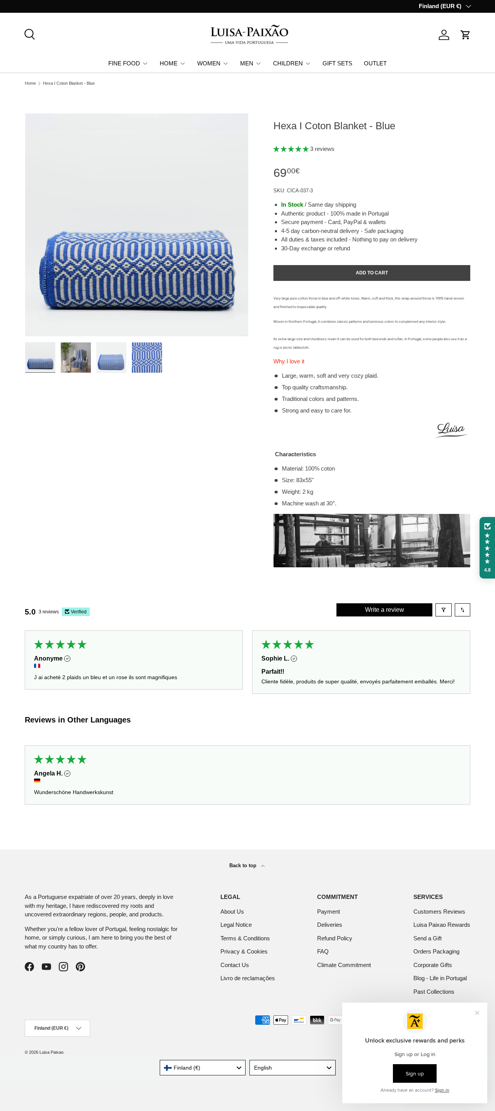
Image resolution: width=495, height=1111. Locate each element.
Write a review (384, 609)
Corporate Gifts (432, 965)
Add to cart (372, 273)
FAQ (323, 951)
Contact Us (234, 965)
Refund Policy (334, 938)
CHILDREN (288, 63)
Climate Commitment (344, 965)
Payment (328, 911)
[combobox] (203, 1067)
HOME (169, 63)
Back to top (243, 865)
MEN (246, 63)
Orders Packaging (436, 951)
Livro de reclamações (247, 978)
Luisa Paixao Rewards (441, 924)
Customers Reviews (439, 911)
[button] (465, 34)
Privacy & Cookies (244, 951)
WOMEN (208, 63)
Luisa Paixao (51, 1052)
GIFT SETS (337, 63)
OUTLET (375, 63)
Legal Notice (236, 924)
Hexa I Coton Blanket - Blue (69, 83)
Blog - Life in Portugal (440, 978)
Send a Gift (427, 938)
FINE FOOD (124, 63)
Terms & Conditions (245, 938)
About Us (232, 911)
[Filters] (443, 609)
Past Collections (433, 991)
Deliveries (329, 924)
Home (30, 83)
